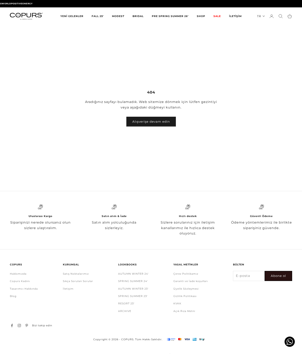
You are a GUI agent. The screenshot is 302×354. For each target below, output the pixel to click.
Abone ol (278, 276)
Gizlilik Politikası (185, 296)
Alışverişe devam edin (151, 121)
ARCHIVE (124, 311)
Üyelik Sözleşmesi (186, 288)
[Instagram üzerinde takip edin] (19, 325)
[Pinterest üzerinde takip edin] (27, 325)
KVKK (177, 303)
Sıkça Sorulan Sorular (78, 281)
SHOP (201, 16)
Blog (13, 296)
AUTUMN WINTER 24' (133, 273)
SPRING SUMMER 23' (133, 296)
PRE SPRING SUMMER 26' (170, 16)
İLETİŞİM (235, 16)
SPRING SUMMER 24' (133, 281)
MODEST (118, 16)
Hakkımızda (18, 273)
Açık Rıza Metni (184, 311)
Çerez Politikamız (185, 273)
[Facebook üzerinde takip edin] (12, 325)
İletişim (68, 288)
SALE (217, 16)
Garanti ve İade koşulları (190, 281)
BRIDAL (138, 16)
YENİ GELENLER (71, 16)
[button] (261, 16)
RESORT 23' (126, 303)
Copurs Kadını (20, 281)
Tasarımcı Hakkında (24, 288)
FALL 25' (98, 16)
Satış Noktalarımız (76, 273)
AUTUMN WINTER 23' (133, 288)
